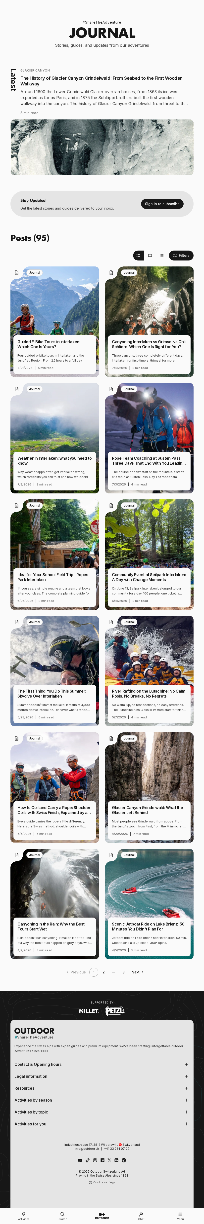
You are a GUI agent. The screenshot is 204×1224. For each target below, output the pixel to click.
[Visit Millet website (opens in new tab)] (89, 1011)
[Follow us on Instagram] (95, 1160)
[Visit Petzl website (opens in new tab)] (115, 1011)
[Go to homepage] (102, 1216)
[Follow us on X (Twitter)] (109, 1160)
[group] (150, 255)
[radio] (138, 255)
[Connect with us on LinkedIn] (116, 1160)
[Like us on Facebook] (102, 1160)
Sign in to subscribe (162, 204)
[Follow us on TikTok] (87, 1160)
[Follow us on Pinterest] (123, 1160)
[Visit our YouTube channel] (80, 1160)
